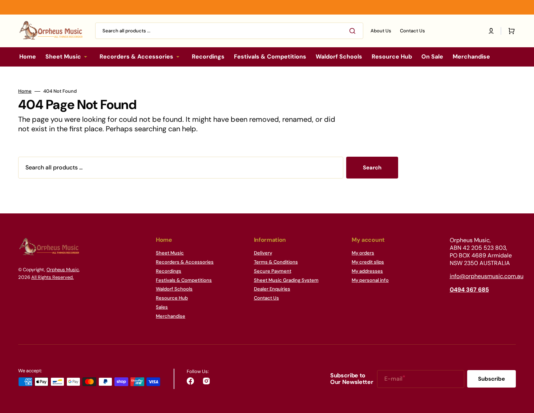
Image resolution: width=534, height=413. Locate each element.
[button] (491, 31)
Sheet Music (170, 253)
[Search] (353, 31)
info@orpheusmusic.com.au (486, 276)
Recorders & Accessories (185, 262)
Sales (162, 307)
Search (372, 167)
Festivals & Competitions (184, 280)
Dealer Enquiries (272, 289)
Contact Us (266, 298)
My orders (363, 253)
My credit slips (368, 262)
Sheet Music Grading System (286, 280)
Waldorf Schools (174, 289)
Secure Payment (272, 271)
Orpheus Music (62, 269)
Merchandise (170, 316)
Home (25, 91)
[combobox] (229, 31)
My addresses (367, 271)
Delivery (263, 253)
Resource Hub (172, 298)
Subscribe (491, 378)
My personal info (370, 280)
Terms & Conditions (276, 262)
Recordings (168, 271)
